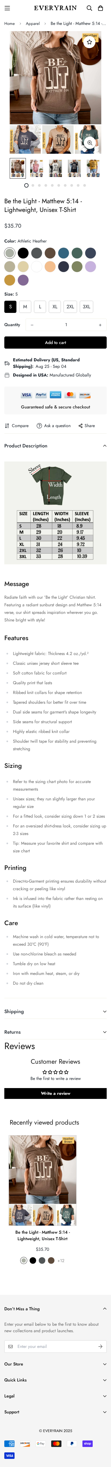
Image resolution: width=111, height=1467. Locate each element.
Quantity (12, 325)
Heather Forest (77, 253)
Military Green (77, 266)
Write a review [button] (55, 1093)
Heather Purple (23, 280)
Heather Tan (9, 266)
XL (55, 306)
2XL (70, 306)
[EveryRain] (55, 8)
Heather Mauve (63, 266)
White (36, 266)
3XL (86, 306)
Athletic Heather (9, 253)
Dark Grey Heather (36, 253)
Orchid (90, 266)
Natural (23, 266)
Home (9, 24)
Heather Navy (90, 253)
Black (23, 253)
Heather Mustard (9, 280)
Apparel (33, 24)
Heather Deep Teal (63, 253)
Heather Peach (50, 266)
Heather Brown (50, 253)
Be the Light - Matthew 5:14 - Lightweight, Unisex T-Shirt (42, 1235)
